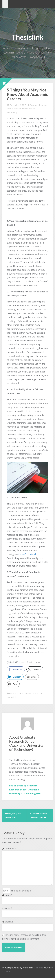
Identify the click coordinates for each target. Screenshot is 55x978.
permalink (11, 697)
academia (26, 693)
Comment (10, 848)
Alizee (47, 967)
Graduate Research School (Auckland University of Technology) (27, 109)
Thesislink (28, 37)
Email (8, 908)
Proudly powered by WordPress (17, 967)
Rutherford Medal (27, 554)
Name (9, 894)
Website (9, 921)
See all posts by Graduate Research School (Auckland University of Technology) (24, 789)
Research (13, 693)
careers (35, 693)
